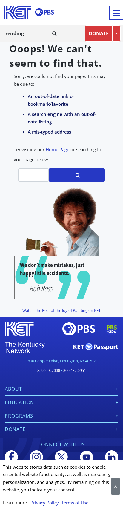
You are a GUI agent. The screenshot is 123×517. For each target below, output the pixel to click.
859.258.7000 (48, 370)
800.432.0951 (74, 370)
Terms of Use (74, 503)
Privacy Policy (44, 503)
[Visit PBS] (44, 12)
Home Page (57, 149)
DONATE (99, 33)
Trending (13, 33)
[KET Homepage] (17, 12)
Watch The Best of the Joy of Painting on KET (61, 310)
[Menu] (116, 12)
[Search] (54, 33)
